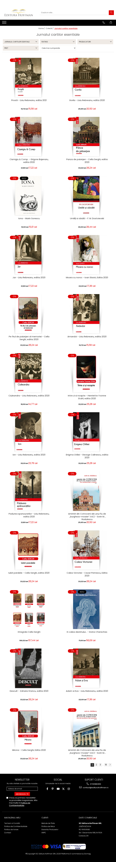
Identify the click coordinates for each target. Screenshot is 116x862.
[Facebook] (47, 788)
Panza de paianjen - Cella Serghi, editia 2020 (87, 161)
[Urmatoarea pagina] (110, 765)
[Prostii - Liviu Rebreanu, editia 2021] (29, 77)
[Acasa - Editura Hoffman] (18, 12)
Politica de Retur (48, 826)
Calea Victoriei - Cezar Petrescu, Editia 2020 (87, 574)
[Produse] (4, 23)
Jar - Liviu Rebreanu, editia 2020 (29, 277)
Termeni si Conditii (12, 823)
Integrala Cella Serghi (29, 632)
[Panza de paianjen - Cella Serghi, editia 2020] (87, 137)
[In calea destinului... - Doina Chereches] (87, 609)
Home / (41, 28)
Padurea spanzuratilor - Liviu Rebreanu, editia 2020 (29, 515)
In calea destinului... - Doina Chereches (87, 632)
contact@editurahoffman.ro (95, 787)
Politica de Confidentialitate (19, 804)
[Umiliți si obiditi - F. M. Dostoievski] (87, 196)
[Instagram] (68, 788)
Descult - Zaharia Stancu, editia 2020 (29, 691)
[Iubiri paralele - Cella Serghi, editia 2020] (29, 550)
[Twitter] (63, 788)
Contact (7, 832)
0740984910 (95, 784)
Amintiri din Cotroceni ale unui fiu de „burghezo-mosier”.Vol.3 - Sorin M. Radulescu (87, 752)
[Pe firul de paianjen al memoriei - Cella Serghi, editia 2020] (29, 314)
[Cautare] (111, 12)
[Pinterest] (52, 788)
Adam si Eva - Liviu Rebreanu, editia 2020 (87, 691)
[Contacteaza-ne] (104, 22)
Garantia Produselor (49, 829)
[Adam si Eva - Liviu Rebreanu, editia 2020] (87, 668)
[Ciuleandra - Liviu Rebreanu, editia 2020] (29, 373)
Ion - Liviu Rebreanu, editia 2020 (29, 454)
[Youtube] (58, 788)
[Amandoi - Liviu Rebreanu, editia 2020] (87, 314)
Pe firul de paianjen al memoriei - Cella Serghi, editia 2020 (29, 338)
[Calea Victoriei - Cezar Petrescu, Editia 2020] (87, 550)
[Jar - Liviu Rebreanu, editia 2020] (29, 255)
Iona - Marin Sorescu (29, 218)
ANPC (43, 832)
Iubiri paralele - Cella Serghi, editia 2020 (29, 572)
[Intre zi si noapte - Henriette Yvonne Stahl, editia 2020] (87, 373)
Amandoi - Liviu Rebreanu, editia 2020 (87, 336)
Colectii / (50, 28)
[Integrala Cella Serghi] (29, 609)
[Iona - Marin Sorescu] (29, 196)
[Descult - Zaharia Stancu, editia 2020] (29, 668)
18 (106, 764)
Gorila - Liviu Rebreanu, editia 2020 (87, 100)
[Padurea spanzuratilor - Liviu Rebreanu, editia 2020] (29, 491)
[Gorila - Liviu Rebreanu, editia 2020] (87, 77)
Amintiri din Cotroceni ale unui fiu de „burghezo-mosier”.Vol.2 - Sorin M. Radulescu (87, 516)
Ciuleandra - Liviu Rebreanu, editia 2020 (29, 395)
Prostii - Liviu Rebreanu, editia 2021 (29, 100)
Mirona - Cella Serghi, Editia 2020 (29, 750)
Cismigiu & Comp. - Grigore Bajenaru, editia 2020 (29, 161)
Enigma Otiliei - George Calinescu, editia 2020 (87, 456)
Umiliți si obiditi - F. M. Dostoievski (87, 218)
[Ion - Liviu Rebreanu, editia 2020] (29, 432)
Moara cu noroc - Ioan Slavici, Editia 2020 (87, 277)
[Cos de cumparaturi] (111, 22)
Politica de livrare (11, 829)
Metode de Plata (48, 823)
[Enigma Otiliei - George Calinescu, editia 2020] (87, 432)
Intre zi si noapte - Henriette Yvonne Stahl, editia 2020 (87, 397)
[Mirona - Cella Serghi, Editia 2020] (29, 727)
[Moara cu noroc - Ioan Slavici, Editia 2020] (87, 255)
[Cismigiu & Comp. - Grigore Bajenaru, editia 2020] (29, 137)
